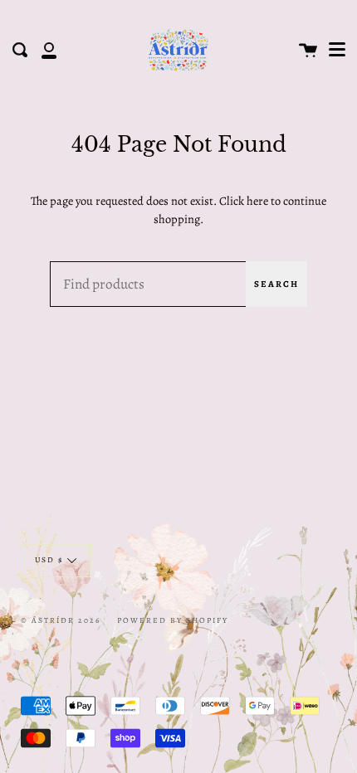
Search (276, 284)
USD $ (49, 559)
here (257, 200)
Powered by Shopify (172, 620)
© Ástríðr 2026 (60, 620)
